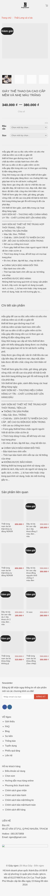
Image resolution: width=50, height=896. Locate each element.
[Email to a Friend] (39, 111)
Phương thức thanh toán (17, 785)
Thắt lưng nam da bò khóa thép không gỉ (6, 660)
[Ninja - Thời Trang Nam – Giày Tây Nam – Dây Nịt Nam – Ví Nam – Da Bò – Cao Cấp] (25, 5)
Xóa (46, 123)
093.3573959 (17, 834)
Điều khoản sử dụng (15, 771)
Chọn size (10, 776)
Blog (7, 731)
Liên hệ (8, 755)
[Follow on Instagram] (9, 707)
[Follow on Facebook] (4, 707)
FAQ (7, 726)
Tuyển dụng (11, 746)
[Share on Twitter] (35, 111)
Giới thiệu (10, 721)
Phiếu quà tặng (12, 751)
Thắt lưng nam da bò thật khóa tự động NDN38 (7, 571)
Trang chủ (6, 18)
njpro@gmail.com (17, 837)
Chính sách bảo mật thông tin (19, 800)
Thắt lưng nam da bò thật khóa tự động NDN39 (7, 527)
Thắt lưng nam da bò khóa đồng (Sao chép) (31, 660)
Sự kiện (9, 736)
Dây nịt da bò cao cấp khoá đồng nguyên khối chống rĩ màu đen (31, 574)
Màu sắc (4, 127)
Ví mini (29, 612)
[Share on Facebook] (32, 111)
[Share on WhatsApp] (28, 111)
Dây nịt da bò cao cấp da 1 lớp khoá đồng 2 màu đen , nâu (31, 530)
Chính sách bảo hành (15, 795)
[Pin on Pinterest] (42, 111)
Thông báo (10, 741)
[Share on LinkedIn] (46, 111)
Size (4, 135)
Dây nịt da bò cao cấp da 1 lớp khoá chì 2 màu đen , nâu (6, 618)
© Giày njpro (25, 866)
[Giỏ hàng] (47, 5)
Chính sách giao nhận (16, 790)
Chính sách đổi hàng (15, 810)
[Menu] (3, 5)
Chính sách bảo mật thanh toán (20, 805)
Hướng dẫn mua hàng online (19, 780)
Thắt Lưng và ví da (23, 18)
